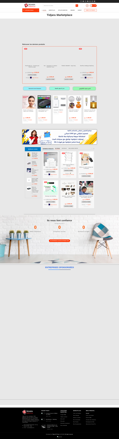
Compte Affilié (63, 414)
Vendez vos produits (90, 10)
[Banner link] (29, 250)
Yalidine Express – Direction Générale (59, 392)
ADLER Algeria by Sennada (68, 174)
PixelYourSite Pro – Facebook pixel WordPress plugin (32, 66)
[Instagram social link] (85, 1)
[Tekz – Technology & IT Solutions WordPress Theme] (50, 56)
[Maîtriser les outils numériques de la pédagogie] (86, 159)
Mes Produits (75, 422)
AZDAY (30, 120)
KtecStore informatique (59, 367)
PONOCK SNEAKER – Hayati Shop (69, 66)
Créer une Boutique (77, 413)
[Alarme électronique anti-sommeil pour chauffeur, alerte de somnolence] (86, 188)
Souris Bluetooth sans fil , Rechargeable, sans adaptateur (43, 111)
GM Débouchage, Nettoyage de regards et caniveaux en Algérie (59, 316)
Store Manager (76, 415)
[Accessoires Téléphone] (59, 102)
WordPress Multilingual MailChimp (87, 66)
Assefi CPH (59, 304)
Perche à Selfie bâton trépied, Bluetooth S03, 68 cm (35, 180)
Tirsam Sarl (59, 354)
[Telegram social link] (94, 1)
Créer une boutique (90, 415)
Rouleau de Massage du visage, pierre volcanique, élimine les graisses (28, 111)
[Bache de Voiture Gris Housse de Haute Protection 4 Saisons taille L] (29, 192)
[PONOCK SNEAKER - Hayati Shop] (29, 163)
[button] (32, 75)
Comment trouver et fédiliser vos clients (51, 413)
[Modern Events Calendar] (51, 159)
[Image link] (27, 412)
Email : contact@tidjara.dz (29, 427)
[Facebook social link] (81, 1)
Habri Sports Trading (59, 279)
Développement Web (90, 422)
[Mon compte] (87, 5)
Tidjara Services (35, 77)
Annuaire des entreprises (91, 419)
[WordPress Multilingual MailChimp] (86, 56)
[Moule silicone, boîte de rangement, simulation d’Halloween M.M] (74, 102)
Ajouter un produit (76, 417)
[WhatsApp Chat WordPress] (51, 188)
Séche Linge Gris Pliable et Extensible (68, 165)
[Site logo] (29, 6)
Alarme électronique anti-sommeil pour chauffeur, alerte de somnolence (86, 197)
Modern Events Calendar (51, 167)
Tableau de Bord (63, 416)
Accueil (87, 413)
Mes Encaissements (77, 424)
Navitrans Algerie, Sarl (59, 342)
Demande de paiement (65, 423)
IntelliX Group (59, 291)
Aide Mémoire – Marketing (51, 419)
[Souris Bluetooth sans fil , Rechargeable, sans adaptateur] (44, 102)
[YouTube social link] (88, 1)
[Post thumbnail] (43, 415)
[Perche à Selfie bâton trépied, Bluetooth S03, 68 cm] (29, 181)
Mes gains (62, 421)
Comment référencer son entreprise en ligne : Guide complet (52, 426)
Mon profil (62, 419)
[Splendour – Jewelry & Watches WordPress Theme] (68, 188)
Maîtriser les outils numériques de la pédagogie (86, 167)
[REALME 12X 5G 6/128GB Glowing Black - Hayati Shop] (29, 155)
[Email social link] (83, 1)
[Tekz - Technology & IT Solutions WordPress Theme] (29, 172)
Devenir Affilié (88, 417)
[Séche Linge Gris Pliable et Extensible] (68, 157)
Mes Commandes (76, 419)
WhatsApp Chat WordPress (50, 196)
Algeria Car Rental (59, 379)
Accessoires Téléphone (58, 110)
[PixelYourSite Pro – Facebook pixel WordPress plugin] (32, 56)
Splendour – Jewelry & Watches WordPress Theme (68, 196)
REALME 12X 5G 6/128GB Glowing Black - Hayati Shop (35, 154)
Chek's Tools (59, 329)
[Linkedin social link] (90, 1)
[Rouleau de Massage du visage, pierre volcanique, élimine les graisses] (29, 102)
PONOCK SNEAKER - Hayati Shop (34, 163)
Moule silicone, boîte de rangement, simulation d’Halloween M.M (74, 111)
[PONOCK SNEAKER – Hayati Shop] (68, 56)
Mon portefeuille (63, 425)
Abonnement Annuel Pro (91, 424)
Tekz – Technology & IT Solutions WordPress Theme (50, 66)
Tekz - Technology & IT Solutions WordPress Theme (35, 171)
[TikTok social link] (92, 1)
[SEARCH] (77, 5)
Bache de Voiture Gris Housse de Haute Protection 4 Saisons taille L (35, 190)
